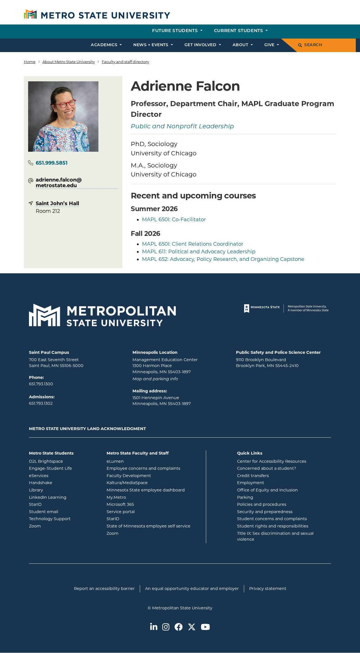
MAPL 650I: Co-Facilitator (174, 219)
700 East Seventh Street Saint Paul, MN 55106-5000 (56, 362)
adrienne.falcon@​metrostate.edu (59, 183)
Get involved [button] (201, 45)
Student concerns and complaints (272, 518)
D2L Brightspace (63, 461)
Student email (63, 511)
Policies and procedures (261, 504)
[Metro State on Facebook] (178, 627)
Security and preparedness (264, 511)
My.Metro (139, 497)
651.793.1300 (41, 383)
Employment (250, 482)
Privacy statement (267, 588)
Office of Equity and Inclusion (267, 490)
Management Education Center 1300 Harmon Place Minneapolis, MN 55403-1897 (165, 365)
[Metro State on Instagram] (165, 627)
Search (313, 45)
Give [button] (270, 45)
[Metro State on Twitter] (192, 627)
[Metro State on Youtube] (205, 627)
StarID (58, 504)
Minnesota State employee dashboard (154, 490)
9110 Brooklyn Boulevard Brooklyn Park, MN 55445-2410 (267, 362)
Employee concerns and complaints (143, 468)
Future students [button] (175, 31)
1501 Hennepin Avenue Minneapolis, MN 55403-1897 (161, 400)
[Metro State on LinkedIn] (153, 627)
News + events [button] (151, 45)
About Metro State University (68, 61)
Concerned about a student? (266, 468)
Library (58, 490)
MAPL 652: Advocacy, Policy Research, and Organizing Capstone (223, 259)
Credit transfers (253, 475)
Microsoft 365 (143, 504)
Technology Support (50, 518)
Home (29, 61)
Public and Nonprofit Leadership (182, 127)
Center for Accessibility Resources (271, 461)
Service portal (143, 511)
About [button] (241, 45)
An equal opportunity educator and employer (192, 588)
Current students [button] (239, 31)
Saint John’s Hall (57, 203)
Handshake (63, 482)
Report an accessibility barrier (104, 588)
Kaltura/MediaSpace (150, 482)
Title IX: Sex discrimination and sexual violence (275, 536)
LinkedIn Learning (63, 497)
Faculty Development (129, 475)
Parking (245, 497)
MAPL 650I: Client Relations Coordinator (192, 244)
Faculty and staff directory (125, 61)
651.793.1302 (41, 403)
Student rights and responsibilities (272, 526)
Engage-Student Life (63, 468)
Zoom (57, 526)
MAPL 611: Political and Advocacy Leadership (198, 252)
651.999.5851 (52, 163)
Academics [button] (105, 45)
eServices (61, 475)
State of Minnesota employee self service (154, 526)
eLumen (138, 461)
